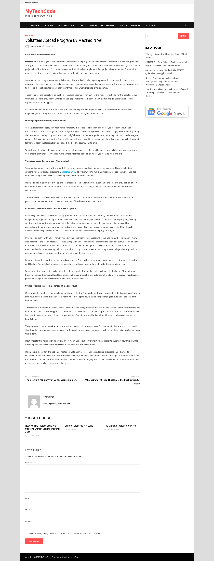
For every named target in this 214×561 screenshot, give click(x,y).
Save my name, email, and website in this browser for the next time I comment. (65, 534)
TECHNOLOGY (33, 25)
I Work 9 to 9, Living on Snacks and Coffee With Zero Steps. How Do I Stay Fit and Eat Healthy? (166, 92)
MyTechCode (40, 11)
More (122, 25)
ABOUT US (135, 25)
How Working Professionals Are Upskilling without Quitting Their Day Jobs (42, 428)
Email (28, 510)
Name (28, 498)
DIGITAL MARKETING (65, 25)
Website (29, 521)
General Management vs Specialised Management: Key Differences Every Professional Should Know (162, 81)
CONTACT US (149, 25)
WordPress (66, 557)
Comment (30, 462)
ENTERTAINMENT (108, 25)
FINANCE (93, 25)
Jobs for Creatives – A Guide (79, 425)
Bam (77, 557)
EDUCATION (48, 25)
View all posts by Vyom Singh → (56, 403)
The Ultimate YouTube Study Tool (120, 425)
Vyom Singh (36, 46)
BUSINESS (82, 25)
